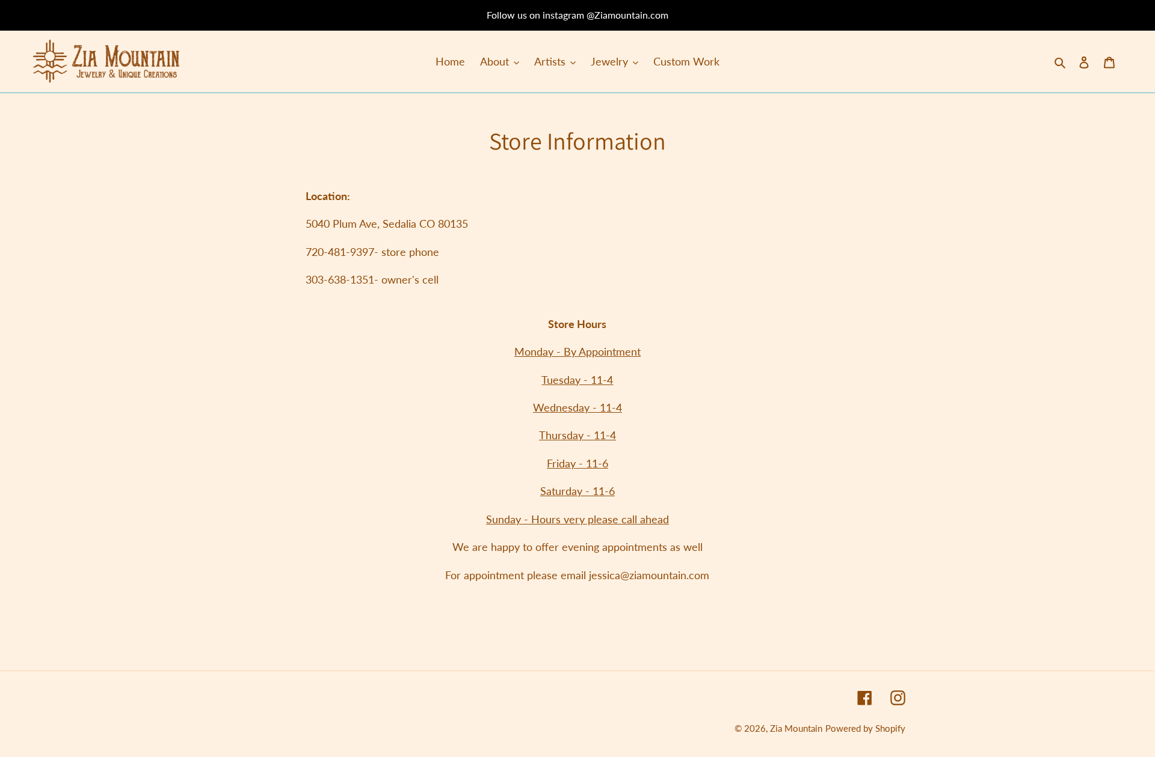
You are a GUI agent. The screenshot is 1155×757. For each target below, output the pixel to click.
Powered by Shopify (865, 728)
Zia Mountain (796, 728)
